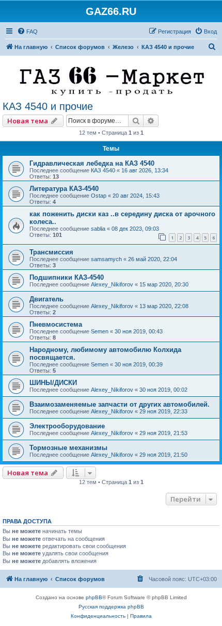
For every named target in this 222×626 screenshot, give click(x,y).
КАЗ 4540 (103, 170)
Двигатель (46, 299)
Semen (99, 331)
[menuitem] (27, 31)
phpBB (94, 597)
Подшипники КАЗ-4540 (66, 277)
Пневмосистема (55, 324)
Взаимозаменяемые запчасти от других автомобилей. (119, 404)
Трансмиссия (51, 252)
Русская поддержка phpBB (111, 606)
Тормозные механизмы (68, 448)
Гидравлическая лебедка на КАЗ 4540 (91, 163)
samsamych (106, 259)
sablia (98, 229)
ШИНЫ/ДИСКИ (53, 383)
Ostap (98, 195)
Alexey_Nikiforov (112, 284)
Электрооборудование (67, 426)
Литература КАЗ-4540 (64, 188)
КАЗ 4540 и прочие (48, 106)
